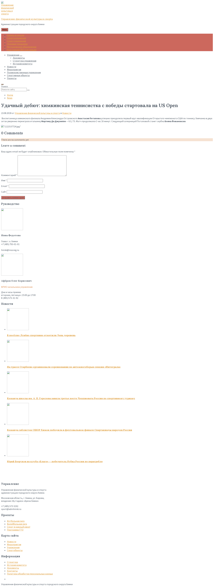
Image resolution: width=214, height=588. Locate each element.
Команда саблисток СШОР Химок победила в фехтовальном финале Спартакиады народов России (69, 429)
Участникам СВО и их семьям (21, 49)
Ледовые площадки (17, 43)
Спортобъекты (15, 550)
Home (10, 95)
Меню (4, 29)
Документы (13, 567)
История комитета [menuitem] (22, 63)
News (9, 97)
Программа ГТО (15, 529)
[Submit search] (28, 90)
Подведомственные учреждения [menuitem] (24, 72)
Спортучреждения (16, 40)
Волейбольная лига (17, 523)
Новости (66, 113)
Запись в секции (15, 35)
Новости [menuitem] (11, 66)
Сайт (3, 191)
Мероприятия (14, 544)
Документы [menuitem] (19, 57)
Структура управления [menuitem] (24, 60)
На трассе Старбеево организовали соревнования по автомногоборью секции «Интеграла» (64, 366)
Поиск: (4, 86)
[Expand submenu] (21, 55)
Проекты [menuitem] (11, 78)
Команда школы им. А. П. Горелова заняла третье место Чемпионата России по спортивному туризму (71, 398)
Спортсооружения (16, 38)
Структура (12, 562)
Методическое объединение (21, 46)
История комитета (16, 565)
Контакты (12, 570)
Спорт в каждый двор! (18, 526)
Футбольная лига (15, 521)
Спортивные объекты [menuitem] (18, 75)
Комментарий (9, 175)
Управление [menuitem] (13, 54)
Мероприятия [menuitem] (14, 69)
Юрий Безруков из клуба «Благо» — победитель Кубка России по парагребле (55, 461)
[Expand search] (2, 84)
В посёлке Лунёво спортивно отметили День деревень (41, 335)
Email (4, 186)
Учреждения (13, 547)
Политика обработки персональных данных (30, 573)
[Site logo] (8, 13)
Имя (4, 180)
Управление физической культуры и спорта (27, 18)
